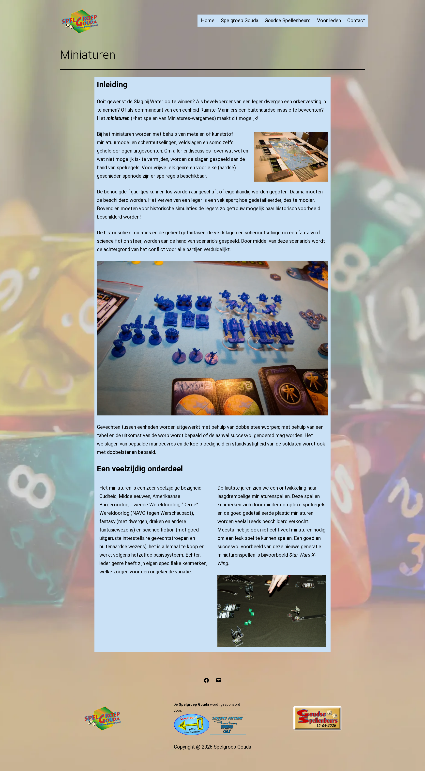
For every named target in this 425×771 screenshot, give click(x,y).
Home (207, 20)
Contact (356, 20)
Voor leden (329, 20)
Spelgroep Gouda (239, 20)
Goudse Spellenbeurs (287, 20)
